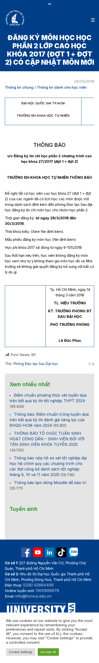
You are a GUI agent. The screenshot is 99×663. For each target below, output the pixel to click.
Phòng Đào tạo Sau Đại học (35, 363)
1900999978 (47, 590)
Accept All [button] (48, 652)
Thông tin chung (19, 87)
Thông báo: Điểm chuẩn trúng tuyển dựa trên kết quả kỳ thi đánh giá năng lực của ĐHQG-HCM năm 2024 (49, 420)
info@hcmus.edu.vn (33, 596)
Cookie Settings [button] (20, 652)
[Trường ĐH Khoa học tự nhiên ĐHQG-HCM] (26, 552)
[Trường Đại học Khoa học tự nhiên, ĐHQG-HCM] (15, 18)
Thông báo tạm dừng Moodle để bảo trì (50, 482)
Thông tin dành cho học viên (62, 87)
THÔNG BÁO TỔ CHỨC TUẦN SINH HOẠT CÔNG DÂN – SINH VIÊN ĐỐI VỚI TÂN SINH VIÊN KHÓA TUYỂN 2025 (47, 439)
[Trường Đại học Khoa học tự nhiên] (49, 552)
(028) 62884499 (38, 585)
